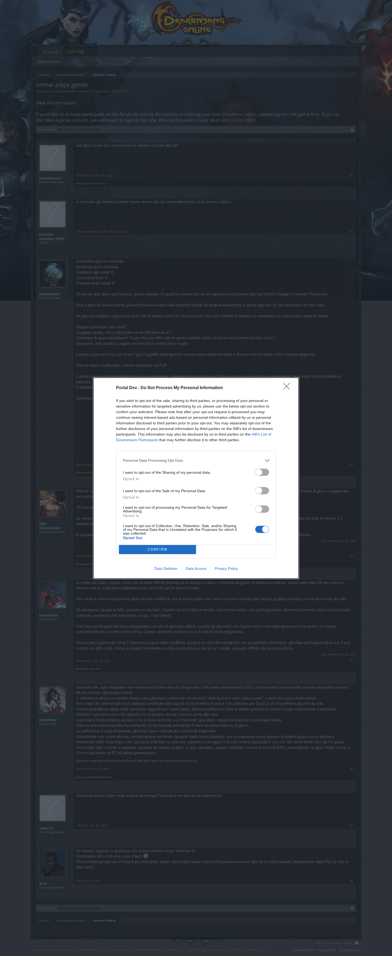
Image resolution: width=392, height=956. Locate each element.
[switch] (262, 472)
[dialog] (196, 478)
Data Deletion (165, 568)
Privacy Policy (226, 568)
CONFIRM (157, 549)
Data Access (196, 568)
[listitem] (196, 460)
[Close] (288, 388)
